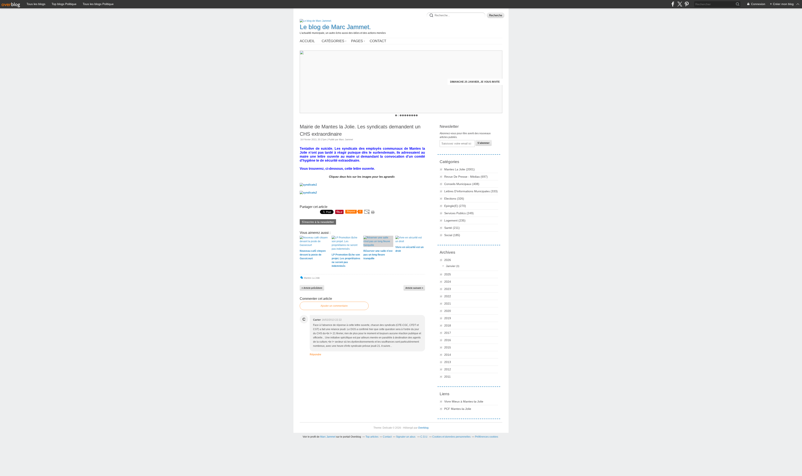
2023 (447, 289)
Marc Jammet (327, 436)
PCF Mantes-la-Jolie (457, 408)
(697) (466, 176)
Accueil (307, 41)
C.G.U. (424, 436)
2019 (447, 318)
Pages (357, 41)
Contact (378, 41)
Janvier (451, 266)
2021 (447, 303)
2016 (447, 340)
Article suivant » (414, 288)
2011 (447, 376)
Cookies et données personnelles (451, 436)
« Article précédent (312, 288)
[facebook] (672, 4)
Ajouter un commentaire (334, 305)
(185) (452, 235)
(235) (455, 220)
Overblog (423, 427)
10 (417, 115)
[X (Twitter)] (679, 4)
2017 (447, 332)
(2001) (459, 169)
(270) (455, 206)
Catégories (333, 41)
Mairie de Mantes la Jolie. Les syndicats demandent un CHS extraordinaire (360, 130)
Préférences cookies (486, 436)
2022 (447, 296)
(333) (471, 191)
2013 (447, 362)
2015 (447, 347)
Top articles (371, 436)
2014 (447, 354)
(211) (452, 227)
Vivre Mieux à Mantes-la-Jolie (463, 401)
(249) (459, 213)
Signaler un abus (406, 436)
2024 (447, 281)
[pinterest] (686, 4)
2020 (447, 311)
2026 (447, 260)
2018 (447, 325)
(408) (461, 184)
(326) (454, 198)
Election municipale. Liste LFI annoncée (472, 81)
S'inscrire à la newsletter (318, 222)
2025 (447, 274)
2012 (447, 369)
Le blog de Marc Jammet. (335, 26)
